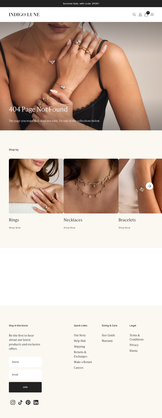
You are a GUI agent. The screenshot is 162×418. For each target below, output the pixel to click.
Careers (78, 368)
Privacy (134, 345)
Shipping (79, 346)
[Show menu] (152, 15)
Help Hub (80, 341)
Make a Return (83, 362)
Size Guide (108, 335)
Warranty (107, 341)
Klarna (134, 351)
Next (149, 186)
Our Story (80, 335)
